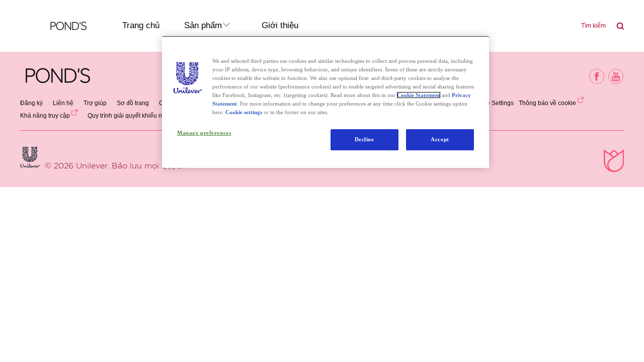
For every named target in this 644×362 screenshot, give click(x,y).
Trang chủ (140, 25)
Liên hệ (63, 103)
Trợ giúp (95, 103)
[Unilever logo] (30, 157)
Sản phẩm (203, 25)
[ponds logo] (57, 26)
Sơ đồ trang (133, 103)
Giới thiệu (280, 25)
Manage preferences (204, 133)
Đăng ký (31, 103)
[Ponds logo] (58, 76)
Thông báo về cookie (547, 103)
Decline (364, 139)
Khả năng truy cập (45, 115)
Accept (440, 139)
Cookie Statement (418, 95)
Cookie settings (243, 112)
